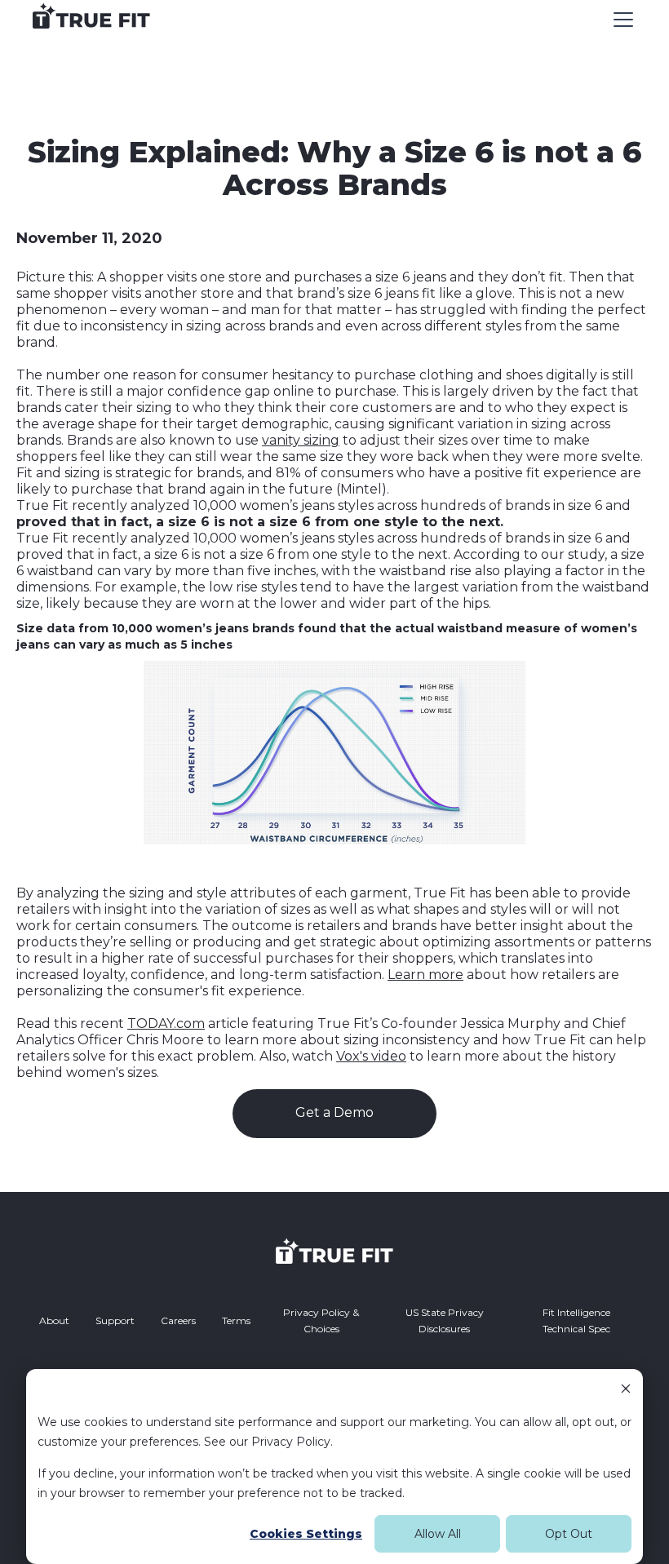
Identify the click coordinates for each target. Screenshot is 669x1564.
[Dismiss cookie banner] (625, 1390)
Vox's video (371, 1056)
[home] (91, 20)
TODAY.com (166, 1023)
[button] (620, 19)
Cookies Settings (306, 1533)
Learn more (425, 974)
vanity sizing (300, 440)
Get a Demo (334, 1112)
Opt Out (568, 1533)
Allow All (437, 1533)
